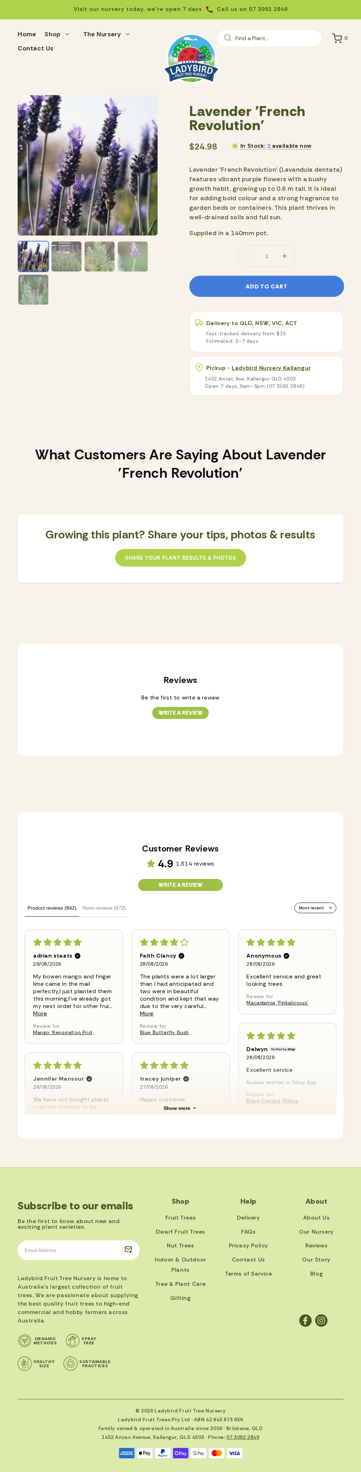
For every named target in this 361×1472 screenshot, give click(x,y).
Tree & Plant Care (180, 1284)
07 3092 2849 (242, 1437)
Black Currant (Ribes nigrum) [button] (272, 1101)
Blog (316, 1273)
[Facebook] (305, 1320)
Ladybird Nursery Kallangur (271, 368)
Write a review (180, 712)
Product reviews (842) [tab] (52, 908)
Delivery (248, 1217)
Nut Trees (180, 1245)
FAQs (248, 1231)
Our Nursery (316, 1231)
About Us (316, 1217)
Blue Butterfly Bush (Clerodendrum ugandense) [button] (164, 1032)
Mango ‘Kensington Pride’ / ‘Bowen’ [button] (65, 1032)
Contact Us (248, 1259)
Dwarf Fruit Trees (180, 1231)
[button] (59, 33)
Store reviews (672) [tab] (104, 908)
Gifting (180, 1298)
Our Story (316, 1259)
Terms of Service (248, 1273)
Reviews (316, 1245)
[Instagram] (321, 1320)
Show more (177, 1108)
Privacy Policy (248, 1245)
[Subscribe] (128, 1250)
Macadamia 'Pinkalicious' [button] (277, 1003)
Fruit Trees (180, 1217)
